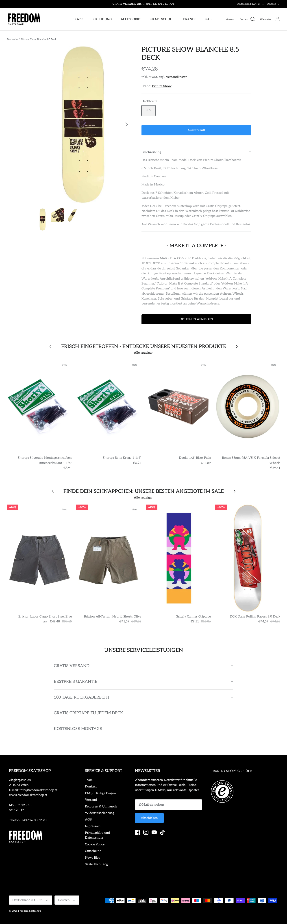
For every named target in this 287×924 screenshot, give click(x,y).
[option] (84, 124)
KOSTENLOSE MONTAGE (78, 728)
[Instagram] (145, 832)
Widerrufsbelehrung (99, 813)
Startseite (12, 39)
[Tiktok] (162, 832)
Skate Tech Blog (96, 864)
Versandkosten (176, 77)
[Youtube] (154, 832)
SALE (209, 19)
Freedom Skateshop (29, 910)
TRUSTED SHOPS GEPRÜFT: (231, 771)
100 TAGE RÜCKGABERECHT (82, 697)
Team (89, 780)
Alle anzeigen (143, 353)
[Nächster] (127, 124)
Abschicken (149, 818)
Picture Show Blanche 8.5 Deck (39, 39)
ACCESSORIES (131, 19)
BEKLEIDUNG (101, 19)
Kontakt (91, 786)
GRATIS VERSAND (71, 666)
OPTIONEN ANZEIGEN (196, 319)
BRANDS (189, 19)
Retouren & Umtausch (101, 806)
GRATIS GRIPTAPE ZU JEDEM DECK (88, 713)
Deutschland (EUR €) (248, 3)
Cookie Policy (95, 844)
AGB (88, 819)
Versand (91, 800)
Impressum (92, 826)
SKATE (78, 19)
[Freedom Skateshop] (24, 19)
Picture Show (162, 86)
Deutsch (271, 3)
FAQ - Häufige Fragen (100, 793)
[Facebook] (137, 832)
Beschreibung (151, 152)
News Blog (92, 858)
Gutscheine (93, 851)
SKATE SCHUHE (162, 19)
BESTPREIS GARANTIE (75, 681)
